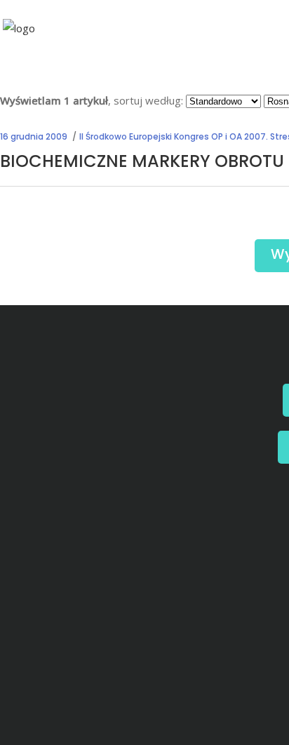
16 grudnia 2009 (33, 136)
